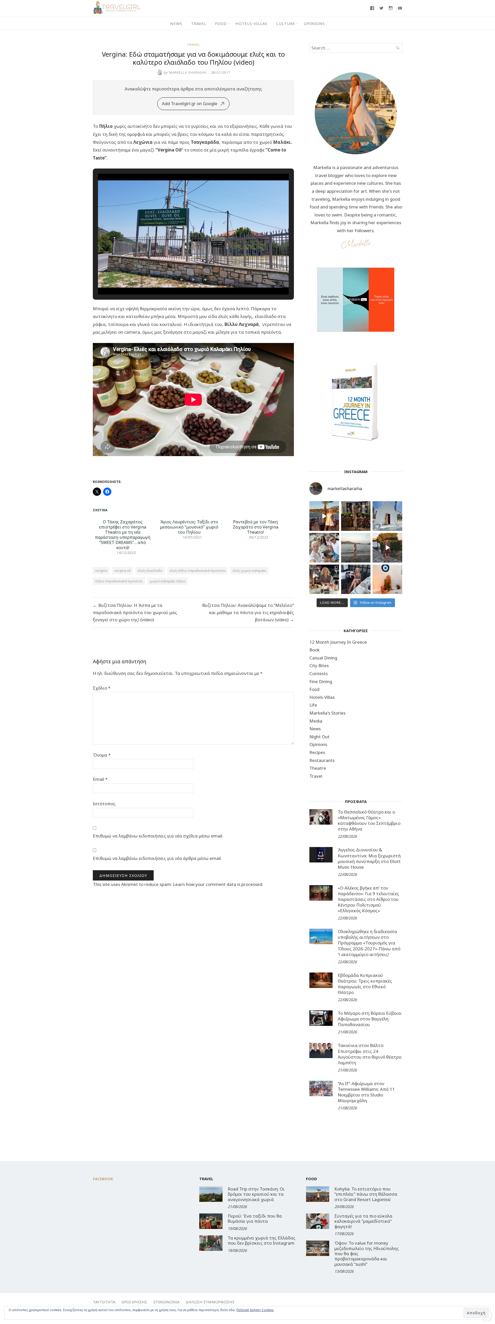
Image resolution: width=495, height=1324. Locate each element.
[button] (181, 279)
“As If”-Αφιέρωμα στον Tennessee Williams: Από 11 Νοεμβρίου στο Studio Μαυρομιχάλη (366, 1091)
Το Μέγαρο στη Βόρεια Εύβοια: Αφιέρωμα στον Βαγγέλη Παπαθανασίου (370, 1018)
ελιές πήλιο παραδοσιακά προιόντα (197, 570)
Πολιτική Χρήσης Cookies (255, 1310)
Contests (318, 673)
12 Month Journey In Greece (338, 642)
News (176, 23)
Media (315, 721)
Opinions (314, 23)
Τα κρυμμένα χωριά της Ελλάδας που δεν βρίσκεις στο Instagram (261, 1240)
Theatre (317, 768)
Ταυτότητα (104, 1301)
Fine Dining (320, 681)
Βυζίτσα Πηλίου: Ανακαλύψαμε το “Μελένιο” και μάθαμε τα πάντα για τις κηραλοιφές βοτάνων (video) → (248, 612)
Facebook (103, 1178)
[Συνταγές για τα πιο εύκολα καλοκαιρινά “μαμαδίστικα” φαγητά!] (317, 1221)
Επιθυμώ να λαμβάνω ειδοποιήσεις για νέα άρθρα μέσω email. (157, 858)
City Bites (319, 665)
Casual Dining (323, 658)
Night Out (319, 737)
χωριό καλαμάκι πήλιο (167, 581)
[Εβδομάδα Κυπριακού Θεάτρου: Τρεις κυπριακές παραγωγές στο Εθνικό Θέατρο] (321, 980)
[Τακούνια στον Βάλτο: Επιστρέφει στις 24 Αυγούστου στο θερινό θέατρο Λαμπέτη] (321, 1050)
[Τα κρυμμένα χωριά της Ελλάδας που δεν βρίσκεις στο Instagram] (210, 1243)
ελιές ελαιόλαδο (150, 570)
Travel (198, 23)
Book (314, 650)
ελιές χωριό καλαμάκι (249, 570)
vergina (101, 570)
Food (221, 23)
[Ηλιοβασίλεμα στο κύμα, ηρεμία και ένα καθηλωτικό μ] (324, 516)
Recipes (317, 752)
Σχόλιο (101, 688)
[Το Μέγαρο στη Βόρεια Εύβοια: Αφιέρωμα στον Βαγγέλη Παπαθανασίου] (321, 1018)
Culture (285, 23)
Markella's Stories (327, 713)
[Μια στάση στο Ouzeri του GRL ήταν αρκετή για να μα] (387, 548)
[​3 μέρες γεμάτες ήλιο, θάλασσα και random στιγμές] (387, 579)
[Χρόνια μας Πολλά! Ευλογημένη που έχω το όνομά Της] (387, 516)
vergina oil (122, 570)
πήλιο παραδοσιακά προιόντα (119, 581)
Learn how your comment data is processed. (218, 884)
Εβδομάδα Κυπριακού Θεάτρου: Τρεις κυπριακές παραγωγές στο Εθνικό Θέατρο (365, 983)
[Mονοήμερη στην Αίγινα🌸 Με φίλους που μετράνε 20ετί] (324, 548)
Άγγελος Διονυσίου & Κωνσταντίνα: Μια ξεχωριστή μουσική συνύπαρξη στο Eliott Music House (369, 858)
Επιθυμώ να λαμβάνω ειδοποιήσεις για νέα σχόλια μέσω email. (158, 836)
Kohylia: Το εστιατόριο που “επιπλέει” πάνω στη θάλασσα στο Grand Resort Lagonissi (365, 1194)
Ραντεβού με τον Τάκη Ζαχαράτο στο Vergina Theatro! (255, 527)
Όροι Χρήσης (134, 1301)
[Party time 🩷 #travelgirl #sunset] (356, 548)
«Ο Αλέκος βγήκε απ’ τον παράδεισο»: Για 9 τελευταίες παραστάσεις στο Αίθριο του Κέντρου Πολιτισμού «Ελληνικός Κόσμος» (368, 899)
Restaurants (322, 760)
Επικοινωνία (166, 1301)
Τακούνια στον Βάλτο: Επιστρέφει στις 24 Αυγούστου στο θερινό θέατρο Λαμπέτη (369, 1053)
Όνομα (102, 755)
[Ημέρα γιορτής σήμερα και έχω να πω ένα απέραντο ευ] (356, 579)
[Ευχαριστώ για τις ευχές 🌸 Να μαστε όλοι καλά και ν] (356, 516)
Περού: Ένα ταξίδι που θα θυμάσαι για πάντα (255, 1218)
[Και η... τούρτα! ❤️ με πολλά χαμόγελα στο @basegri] (324, 579)
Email (100, 779)
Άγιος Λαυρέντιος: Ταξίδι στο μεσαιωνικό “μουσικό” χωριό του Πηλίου (189, 527)
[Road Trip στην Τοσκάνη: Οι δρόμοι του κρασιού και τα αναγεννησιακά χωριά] (210, 1194)
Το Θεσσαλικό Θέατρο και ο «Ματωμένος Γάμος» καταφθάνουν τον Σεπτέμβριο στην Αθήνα (369, 820)
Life (313, 705)
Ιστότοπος (104, 804)
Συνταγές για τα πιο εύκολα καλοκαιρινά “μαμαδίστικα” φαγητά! (363, 1221)
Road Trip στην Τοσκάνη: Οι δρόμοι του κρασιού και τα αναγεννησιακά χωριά (256, 1194)
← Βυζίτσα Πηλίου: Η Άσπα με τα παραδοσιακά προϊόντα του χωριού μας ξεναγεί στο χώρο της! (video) (135, 612)
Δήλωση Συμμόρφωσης (210, 1301)
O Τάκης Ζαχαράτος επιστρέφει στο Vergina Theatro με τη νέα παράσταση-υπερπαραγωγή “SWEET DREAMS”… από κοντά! (122, 534)
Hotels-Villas (251, 23)
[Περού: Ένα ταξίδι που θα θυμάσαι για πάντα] (210, 1221)
